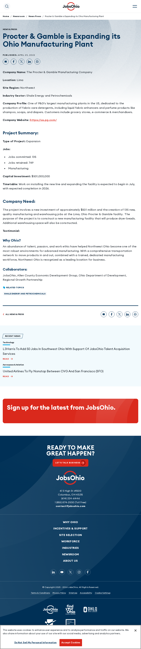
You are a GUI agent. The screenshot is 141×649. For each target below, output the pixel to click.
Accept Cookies (70, 642)
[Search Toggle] (6, 6)
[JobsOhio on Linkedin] (53, 572)
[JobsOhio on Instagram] (79, 572)
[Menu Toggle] (135, 6)
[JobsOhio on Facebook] (88, 572)
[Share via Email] (6, 62)
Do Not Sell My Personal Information (35, 642)
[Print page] (37, 62)
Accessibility (86, 593)
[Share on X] (21, 62)
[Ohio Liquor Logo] (90, 609)
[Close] (135, 630)
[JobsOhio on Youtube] (62, 572)
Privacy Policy (59, 593)
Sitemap (73, 593)
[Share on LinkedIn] (29, 62)
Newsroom (19, 16)
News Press (35, 16)
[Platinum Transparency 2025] (70, 624)
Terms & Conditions (40, 593)
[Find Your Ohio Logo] (70, 609)
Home (6, 16)
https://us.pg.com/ (43, 120)
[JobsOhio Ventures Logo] (50, 609)
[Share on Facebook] (14, 62)
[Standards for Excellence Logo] (50, 624)
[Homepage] (71, 6)
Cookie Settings (102, 593)
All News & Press (15, 314)
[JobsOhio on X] (70, 572)
